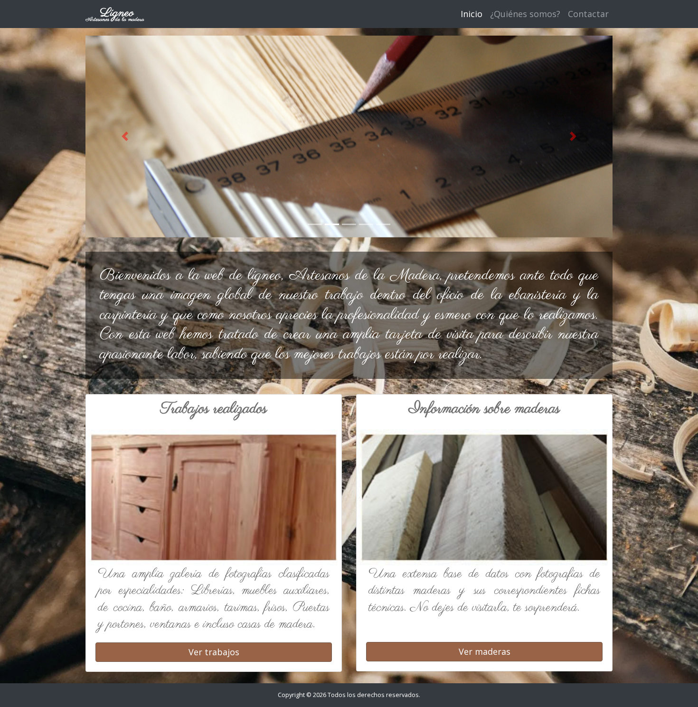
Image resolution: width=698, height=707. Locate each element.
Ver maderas (484, 651)
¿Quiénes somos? (525, 13)
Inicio (471, 13)
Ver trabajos (214, 652)
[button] (125, 136)
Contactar (588, 13)
